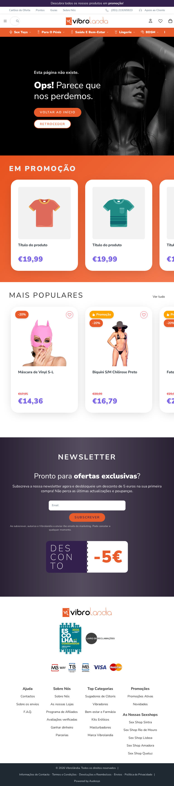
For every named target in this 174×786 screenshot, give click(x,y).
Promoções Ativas (140, 696)
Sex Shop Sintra (140, 722)
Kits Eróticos (100, 719)
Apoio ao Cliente (155, 10)
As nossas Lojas (62, 704)
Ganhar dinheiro (62, 727)
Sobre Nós (69, 10)
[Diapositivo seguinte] (160, 223)
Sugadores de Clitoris (100, 696)
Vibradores (100, 704)
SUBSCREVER (87, 517)
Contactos (28, 696)
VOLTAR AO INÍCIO (57, 112)
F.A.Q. (28, 712)
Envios (118, 774)
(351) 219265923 (122, 10)
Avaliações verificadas (62, 719)
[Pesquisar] (17, 21)
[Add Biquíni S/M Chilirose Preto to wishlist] (143, 314)
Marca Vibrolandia (100, 735)
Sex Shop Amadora (140, 745)
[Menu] (5, 21)
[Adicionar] (69, 365)
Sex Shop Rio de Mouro (140, 730)
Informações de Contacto (34, 774)
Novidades (140, 704)
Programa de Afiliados (62, 712)
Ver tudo (159, 296)
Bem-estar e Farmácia (100, 712)
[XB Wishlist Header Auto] (160, 21)
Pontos (40, 10)
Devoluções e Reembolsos (95, 774)
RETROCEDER (52, 124)
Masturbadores (100, 727)
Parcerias (62, 735)
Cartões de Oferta (19, 10)
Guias (53, 10)
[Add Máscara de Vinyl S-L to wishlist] (69, 314)
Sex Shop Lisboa (140, 738)
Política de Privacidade (138, 774)
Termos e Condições (64, 774)
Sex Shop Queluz (140, 753)
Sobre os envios (27, 704)
